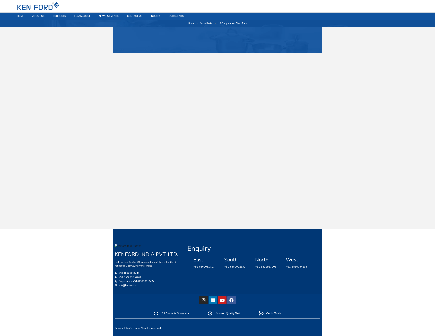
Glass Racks (206, 23)
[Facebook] (231, 300)
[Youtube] (222, 300)
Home (191, 23)
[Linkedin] (213, 300)
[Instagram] (203, 300)
